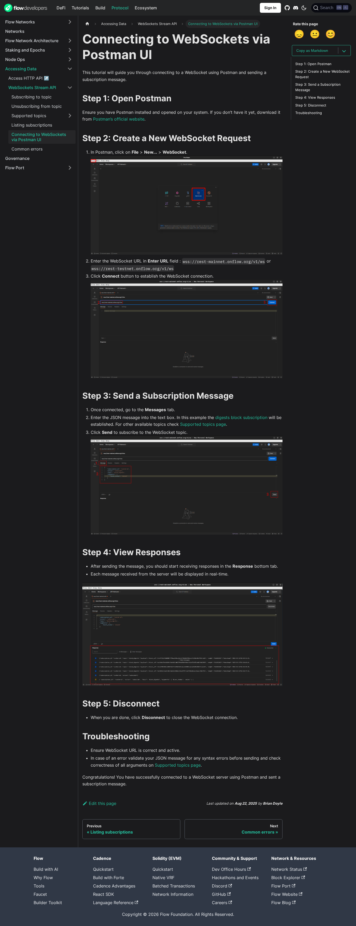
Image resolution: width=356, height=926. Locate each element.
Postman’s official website (118, 119)
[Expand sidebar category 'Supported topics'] (70, 115)
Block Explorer (285, 877)
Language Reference (113, 902)
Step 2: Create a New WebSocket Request (322, 74)
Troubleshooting (308, 113)
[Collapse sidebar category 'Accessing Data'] (70, 69)
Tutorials (80, 7)
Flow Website (284, 894)
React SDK (103, 894)
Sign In (270, 7)
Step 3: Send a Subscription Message (318, 87)
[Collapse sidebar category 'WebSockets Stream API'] (70, 87)
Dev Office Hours (229, 869)
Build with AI (46, 869)
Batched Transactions (173, 886)
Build (100, 7)
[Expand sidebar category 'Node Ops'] (70, 59)
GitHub (219, 894)
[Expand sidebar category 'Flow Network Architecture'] (70, 40)
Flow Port (281, 886)
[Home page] (87, 24)
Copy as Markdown (312, 50)
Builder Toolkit (48, 902)
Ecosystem (146, 7)
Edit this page (102, 803)
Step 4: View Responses (315, 98)
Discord (219, 886)
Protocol (120, 7)
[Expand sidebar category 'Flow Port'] (70, 168)
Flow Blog (281, 902)
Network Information (172, 894)
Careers (219, 902)
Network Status (286, 869)
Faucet (40, 894)
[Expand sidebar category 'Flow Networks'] (70, 22)
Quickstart (103, 869)
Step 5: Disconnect (310, 105)
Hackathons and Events (235, 877)
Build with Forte (108, 877)
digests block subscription (241, 417)
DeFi (61, 7)
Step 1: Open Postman (313, 64)
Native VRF (163, 877)
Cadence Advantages (114, 886)
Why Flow (43, 877)
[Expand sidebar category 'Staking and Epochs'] (70, 50)
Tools (39, 886)
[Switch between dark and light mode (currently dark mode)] (304, 8)
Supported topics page (203, 424)
